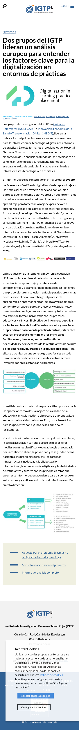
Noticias (9, 32)
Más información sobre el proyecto (44, 565)
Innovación (39, 116)
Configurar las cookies (34, 707)
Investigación (62, 116)
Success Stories (10, 118)
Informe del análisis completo (40, 572)
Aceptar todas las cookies (35, 695)
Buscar (5, 6)
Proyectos (50, 116)
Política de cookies (51, 675)
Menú (65, 6)
